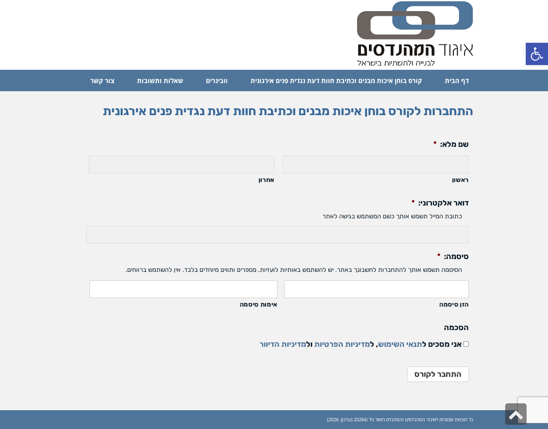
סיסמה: (453, 256)
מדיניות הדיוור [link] (282, 344)
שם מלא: (451, 144)
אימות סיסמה (258, 304)
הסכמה (456, 327)
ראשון (460, 180)
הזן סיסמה (454, 304)
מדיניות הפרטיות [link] (342, 344)
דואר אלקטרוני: (440, 203)
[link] (537, 54)
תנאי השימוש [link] (400, 344)
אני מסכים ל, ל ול (360, 344)
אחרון (266, 180)
